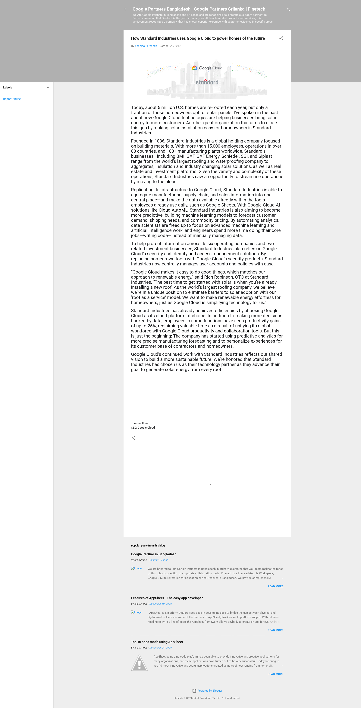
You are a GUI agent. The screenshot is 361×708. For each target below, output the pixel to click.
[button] (281, 39)
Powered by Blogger (209, 690)
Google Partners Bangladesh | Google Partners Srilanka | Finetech (199, 9)
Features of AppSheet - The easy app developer (167, 598)
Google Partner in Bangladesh (153, 554)
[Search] (288, 10)
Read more (275, 586)
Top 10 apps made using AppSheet (157, 642)
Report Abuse (12, 99)
